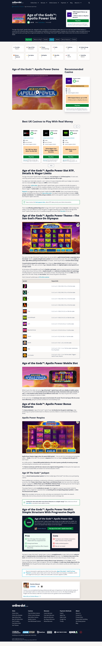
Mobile (57, 39)
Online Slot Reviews (17, 615)
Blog (71, 3)
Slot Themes (15, 625)
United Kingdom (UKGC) (73, 93)
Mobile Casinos (32, 619)
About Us (77, 3)
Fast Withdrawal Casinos (34, 621)
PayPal (61, 613)
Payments (63, 3)
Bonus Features (66, 39)
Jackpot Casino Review (48, 138)
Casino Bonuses (48, 613)
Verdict (74, 39)
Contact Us (79, 615)
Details (46, 39)
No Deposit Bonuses (49, 619)
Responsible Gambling (81, 619)
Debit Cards (63, 617)
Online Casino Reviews (34, 615)
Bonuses (43, 3)
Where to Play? (38, 39)
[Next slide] (78, 126)
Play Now (78, 20)
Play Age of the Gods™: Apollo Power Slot (60, 528)
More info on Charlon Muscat (31, 596)
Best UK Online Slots (17, 619)
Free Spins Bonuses (49, 615)
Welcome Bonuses (49, 617)
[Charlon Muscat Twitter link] (38, 586)
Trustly (61, 621)
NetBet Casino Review (28, 138)
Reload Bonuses (48, 621)
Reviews (21, 6)
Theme (52, 39)
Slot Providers (15, 621)
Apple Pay (62, 615)
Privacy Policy (79, 617)
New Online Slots (16, 617)
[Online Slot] (17, 2)
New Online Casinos (33, 617)
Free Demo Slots (16, 623)
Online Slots (34, 3)
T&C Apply (70, 24)
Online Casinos (53, 3)
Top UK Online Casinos (34, 613)
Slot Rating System (80, 621)
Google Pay (63, 619)
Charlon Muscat (42, 22)
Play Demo (29, 39)
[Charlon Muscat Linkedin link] (42, 586)
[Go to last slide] (75, 126)
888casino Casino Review (68, 138)
